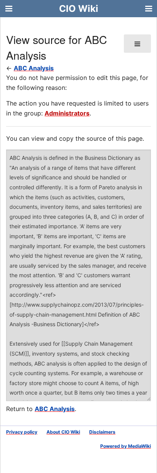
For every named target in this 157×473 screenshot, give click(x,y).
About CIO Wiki (63, 432)
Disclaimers (102, 432)
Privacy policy (21, 432)
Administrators (67, 113)
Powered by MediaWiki (125, 446)
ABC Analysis (34, 68)
